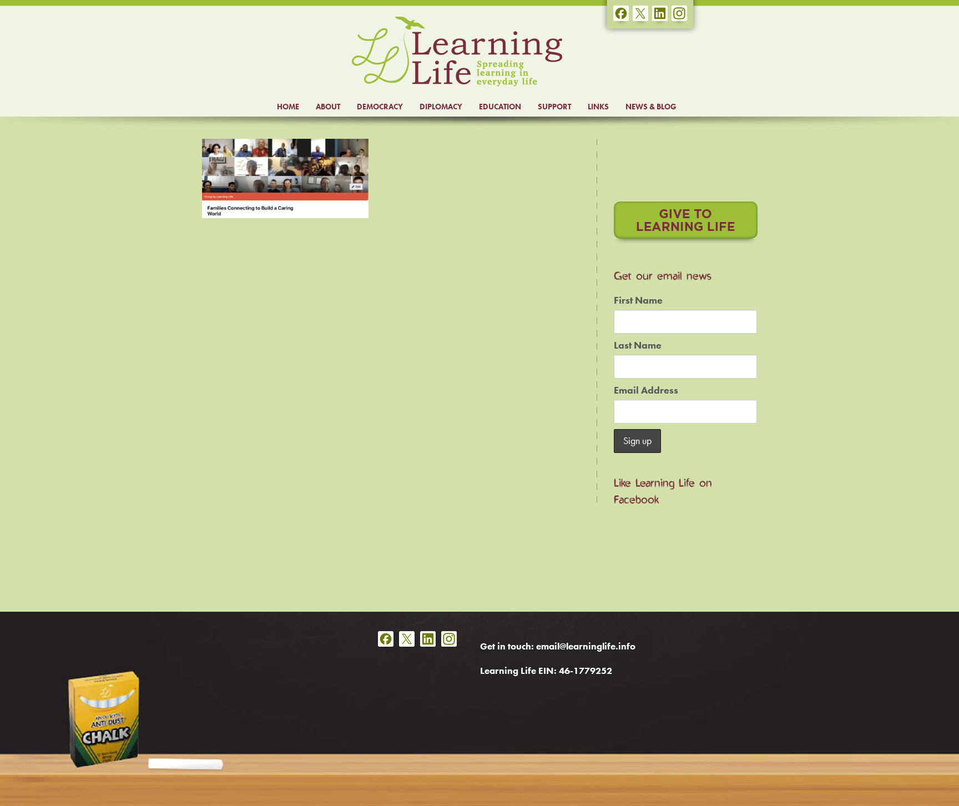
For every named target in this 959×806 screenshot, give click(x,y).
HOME (288, 107)
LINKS (598, 107)
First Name (638, 300)
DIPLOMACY (441, 107)
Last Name (638, 345)
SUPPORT (554, 107)
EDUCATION (500, 107)
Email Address (646, 390)
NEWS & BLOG (651, 107)
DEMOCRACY (380, 107)
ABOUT (328, 107)
